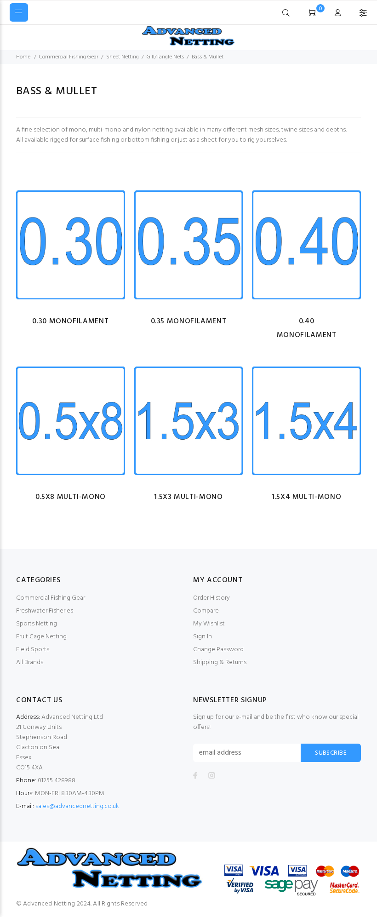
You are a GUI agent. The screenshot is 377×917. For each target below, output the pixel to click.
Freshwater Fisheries (44, 611)
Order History (211, 598)
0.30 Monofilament (70, 321)
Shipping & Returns (219, 662)
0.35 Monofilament (189, 321)
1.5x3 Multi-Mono (188, 497)
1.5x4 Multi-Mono (306, 497)
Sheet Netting (122, 57)
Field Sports (32, 649)
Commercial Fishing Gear (68, 57)
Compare (206, 611)
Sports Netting (36, 624)
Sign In (202, 636)
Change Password (218, 649)
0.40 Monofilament (307, 328)
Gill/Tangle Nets (165, 57)
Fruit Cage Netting (41, 636)
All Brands (29, 662)
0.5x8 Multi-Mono (70, 497)
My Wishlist (209, 624)
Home (23, 57)
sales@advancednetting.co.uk (77, 806)
